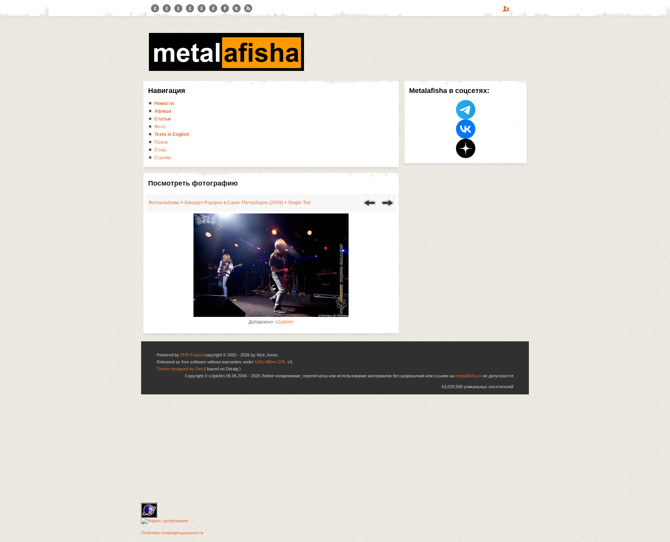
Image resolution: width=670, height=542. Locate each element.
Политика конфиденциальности (172, 532)
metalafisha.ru (468, 375)
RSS (248, 8)
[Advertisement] (335, 448)
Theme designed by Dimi (180, 368)
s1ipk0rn (284, 322)
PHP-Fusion (191, 355)
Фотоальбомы (164, 202)
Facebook (225, 8)
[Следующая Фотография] (387, 207)
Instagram (166, 8)
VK (178, 8)
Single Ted (299, 202)
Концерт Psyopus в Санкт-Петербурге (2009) (234, 202)
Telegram (155, 8)
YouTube (190, 8)
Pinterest (201, 8)
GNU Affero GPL (270, 362)
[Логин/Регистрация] (507, 11)
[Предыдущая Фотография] (369, 207)
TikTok (213, 8)
